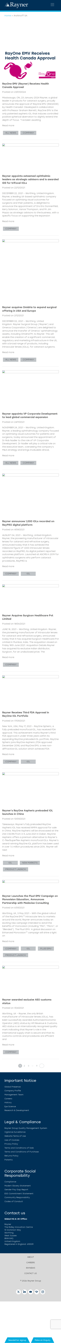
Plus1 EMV (46, 948)
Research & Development (16, 1110)
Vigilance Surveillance (14, 1132)
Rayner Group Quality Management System (25, 1128)
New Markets (29, 862)
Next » (41, 1066)
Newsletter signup (17, 1340)
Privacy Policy (11, 1144)
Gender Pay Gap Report (16, 1189)
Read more (8, 125)
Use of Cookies (11, 1140)
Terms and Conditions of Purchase (21, 1152)
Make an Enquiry (42, 1340)
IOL (28, 573)
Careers (8, 1099)
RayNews (30, 1268)
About (30, 1257)
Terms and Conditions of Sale (19, 1148)
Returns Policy (11, 1156)
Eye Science (10, 1106)
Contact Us (30, 1273)
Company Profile (12, 1091)
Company (28, 132)
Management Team (13, 1095)
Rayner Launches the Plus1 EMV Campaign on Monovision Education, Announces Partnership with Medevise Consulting (30, 899)
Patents (8, 1160)
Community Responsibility (17, 1197)
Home (7, 15)
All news (10, 132)
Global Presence (12, 1087)
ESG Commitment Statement (18, 1193)
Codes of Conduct (13, 1201)
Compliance (10, 1182)
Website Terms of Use (15, 1136)
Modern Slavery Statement (17, 1186)
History (8, 1102)
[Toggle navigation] (52, 5)
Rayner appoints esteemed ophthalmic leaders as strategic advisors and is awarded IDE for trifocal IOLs (30, 179)
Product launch (15, 869)
